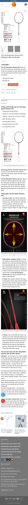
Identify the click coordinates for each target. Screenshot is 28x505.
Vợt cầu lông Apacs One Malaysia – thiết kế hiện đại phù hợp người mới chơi (20, 431)
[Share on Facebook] (5, 92)
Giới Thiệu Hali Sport (10, 501)
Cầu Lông (7, 53)
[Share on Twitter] (7, 92)
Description (4, 100)
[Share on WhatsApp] (2, 92)
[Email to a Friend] (9, 92)
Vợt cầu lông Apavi (16, 53)
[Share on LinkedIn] (14, 92)
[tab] (14, 100)
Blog (17, 501)
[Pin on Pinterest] (12, 92)
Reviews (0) (3, 103)
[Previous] (3, 27)
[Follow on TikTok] (7, 459)
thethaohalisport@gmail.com (12, 471)
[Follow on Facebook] (2, 459)
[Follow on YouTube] (12, 459)
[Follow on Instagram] (5, 459)
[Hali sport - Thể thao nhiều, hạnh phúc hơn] (14, 4)
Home (2, 53)
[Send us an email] (9, 459)
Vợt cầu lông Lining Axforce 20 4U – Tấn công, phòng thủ (7, 430)
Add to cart (13, 84)
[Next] (25, 27)
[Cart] (26, 4)
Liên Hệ (21, 501)
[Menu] (2, 4)
